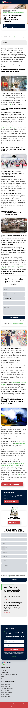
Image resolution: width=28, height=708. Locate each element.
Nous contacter (10, 501)
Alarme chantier (5, 672)
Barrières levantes (5, 684)
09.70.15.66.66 (14, 706)
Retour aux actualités (11, 484)
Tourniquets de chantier (7, 688)
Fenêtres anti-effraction (7, 692)
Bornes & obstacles (6, 686)
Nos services (5, 667)
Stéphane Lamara (13, 24)
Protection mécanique (6, 678)
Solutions (3, 670)
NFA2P (10, 104)
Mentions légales (18, 699)
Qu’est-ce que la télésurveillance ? (9, 674)
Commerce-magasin (21, 37)
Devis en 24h (4, 706)
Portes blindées (5, 694)
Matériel (3, 676)
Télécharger (13, 522)
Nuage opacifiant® (19, 443)
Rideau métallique (5, 690)
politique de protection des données (16, 323)
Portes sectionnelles (6, 696)
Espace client (23, 706)
